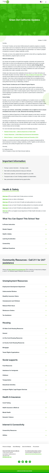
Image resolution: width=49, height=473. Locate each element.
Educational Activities (9, 385)
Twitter (23, 462)
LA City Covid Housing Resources (12, 338)
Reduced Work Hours (9, 306)
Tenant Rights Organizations (11, 352)
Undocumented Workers (10, 291)
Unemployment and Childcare (11, 301)
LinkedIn (26, 462)
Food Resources (7, 366)
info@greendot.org (7, 457)
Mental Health (7, 412)
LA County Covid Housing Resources (13, 343)
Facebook (19, 462)
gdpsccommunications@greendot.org (33, 454)
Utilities (5, 435)
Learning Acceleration (9, 239)
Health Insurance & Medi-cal (11, 407)
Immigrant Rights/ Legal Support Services (15, 389)
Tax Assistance (7, 315)
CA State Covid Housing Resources (13, 328)
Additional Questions (9, 248)
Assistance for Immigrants (10, 370)
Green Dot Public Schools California (6, 1)
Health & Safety (7, 234)
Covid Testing (7, 403)
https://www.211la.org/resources (16, 269)
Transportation (7, 380)
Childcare (5, 375)
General (5, 333)
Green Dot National (26, 446)
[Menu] (46, 2)
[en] (41, 2)
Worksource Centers (8, 310)
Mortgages (6, 347)
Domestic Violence (8, 417)
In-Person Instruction (9, 224)
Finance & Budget (7, 446)
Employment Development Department (14, 286)
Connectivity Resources (9, 430)
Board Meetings (16, 446)
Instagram (30, 462)
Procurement (36, 446)
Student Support (7, 229)
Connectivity (6, 243)
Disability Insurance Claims (11, 296)
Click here (5, 211)
